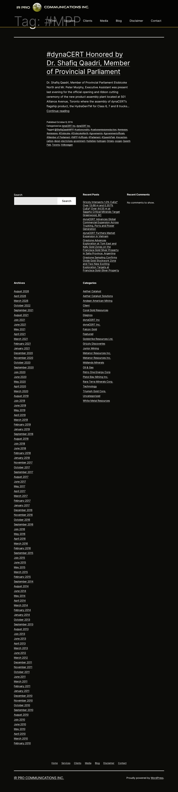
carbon (50, 141)
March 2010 (21, 738)
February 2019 (22, 424)
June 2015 (20, 562)
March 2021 (21, 338)
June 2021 (20, 324)
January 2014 (22, 614)
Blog (119, 20)
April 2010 (20, 733)
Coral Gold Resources (95, 310)
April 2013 (20, 643)
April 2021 (20, 334)
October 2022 (22, 305)
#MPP (74, 137)
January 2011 (21, 690)
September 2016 (23, 524)
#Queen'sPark (108, 137)
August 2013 (21, 629)
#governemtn (96, 133)
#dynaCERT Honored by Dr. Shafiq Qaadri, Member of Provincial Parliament (88, 63)
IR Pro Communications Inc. (39, 778)
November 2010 (23, 700)
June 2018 (20, 448)
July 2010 (19, 719)
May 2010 (19, 729)
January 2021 (22, 348)
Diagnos (87, 315)
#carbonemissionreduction (104, 129)
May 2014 (19, 595)
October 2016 (22, 519)
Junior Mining (91, 348)
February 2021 (22, 343)
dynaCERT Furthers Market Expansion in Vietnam (99, 234)
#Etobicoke (64, 133)
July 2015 (19, 557)
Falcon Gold (90, 329)
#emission (123, 129)
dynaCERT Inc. (83, 126)
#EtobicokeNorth (79, 133)
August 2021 (21, 315)
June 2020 (20, 376)
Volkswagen (67, 145)
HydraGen (91, 141)
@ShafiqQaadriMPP (64, 129)
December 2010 (23, 695)
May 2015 (19, 567)
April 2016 (20, 538)
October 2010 (22, 705)
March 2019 (21, 419)
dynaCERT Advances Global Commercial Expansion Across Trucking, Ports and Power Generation (101, 224)
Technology (90, 386)
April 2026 (20, 296)
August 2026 (21, 291)
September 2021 (23, 310)
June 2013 (20, 638)
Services (69, 20)
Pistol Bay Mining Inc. (95, 376)
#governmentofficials (114, 133)
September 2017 (23, 472)
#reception (121, 137)
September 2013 (23, 624)
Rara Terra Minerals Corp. (98, 381)
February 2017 (22, 500)
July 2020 (19, 372)
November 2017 (23, 462)
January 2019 (22, 429)
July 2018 (19, 443)
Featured (88, 334)
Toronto (56, 145)
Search (18, 194)
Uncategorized (91, 395)
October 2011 (22, 671)
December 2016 (23, 510)
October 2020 (22, 362)
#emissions (52, 133)
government (79, 141)
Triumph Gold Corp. (94, 391)
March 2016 (21, 543)
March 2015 (21, 572)
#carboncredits (82, 129)
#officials (82, 137)
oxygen (118, 141)
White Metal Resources (96, 400)
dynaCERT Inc (69, 126)
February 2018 (22, 453)
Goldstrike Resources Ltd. (98, 338)
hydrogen (101, 141)
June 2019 (20, 405)
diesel (57, 141)
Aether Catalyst (92, 291)
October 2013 (22, 619)
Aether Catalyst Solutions (98, 296)
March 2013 (21, 648)
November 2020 (23, 357)
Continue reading (58, 111)
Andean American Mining (97, 300)
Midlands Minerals (93, 362)
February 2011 (22, 686)
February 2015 (22, 576)
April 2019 (20, 415)
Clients (87, 20)
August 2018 (21, 438)
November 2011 (23, 667)
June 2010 (20, 724)
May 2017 (19, 486)
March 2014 (21, 605)
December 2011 (23, 662)
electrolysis (67, 141)
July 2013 (19, 633)
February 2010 (22, 743)
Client (86, 305)
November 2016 (23, 514)
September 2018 (23, 433)
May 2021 (19, 329)
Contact (156, 20)
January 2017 (22, 505)
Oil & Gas (88, 367)
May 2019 (19, 410)
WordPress (157, 777)
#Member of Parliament (58, 137)
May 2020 (20, 381)
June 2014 (20, 590)
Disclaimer (136, 20)
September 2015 (23, 552)
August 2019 (21, 395)
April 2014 (20, 600)
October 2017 (22, 467)
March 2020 (21, 391)
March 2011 (20, 681)
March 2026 (21, 300)
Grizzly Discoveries (94, 343)
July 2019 (19, 400)
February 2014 (22, 610)
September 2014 (23, 581)
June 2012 (20, 652)
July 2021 (19, 319)
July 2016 (19, 529)
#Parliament (94, 137)
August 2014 (21, 586)
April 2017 (19, 491)
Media (104, 20)
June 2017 (20, 481)
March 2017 (21, 495)
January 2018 (22, 457)
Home (52, 20)
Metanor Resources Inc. (97, 353)
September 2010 (23, 709)
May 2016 (19, 533)
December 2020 (23, 353)
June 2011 (20, 676)
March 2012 (21, 657)
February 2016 (22, 548)
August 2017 (21, 476)
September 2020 (24, 367)
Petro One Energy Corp (96, 372)
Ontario (110, 141)
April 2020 (20, 386)
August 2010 (21, 714)
